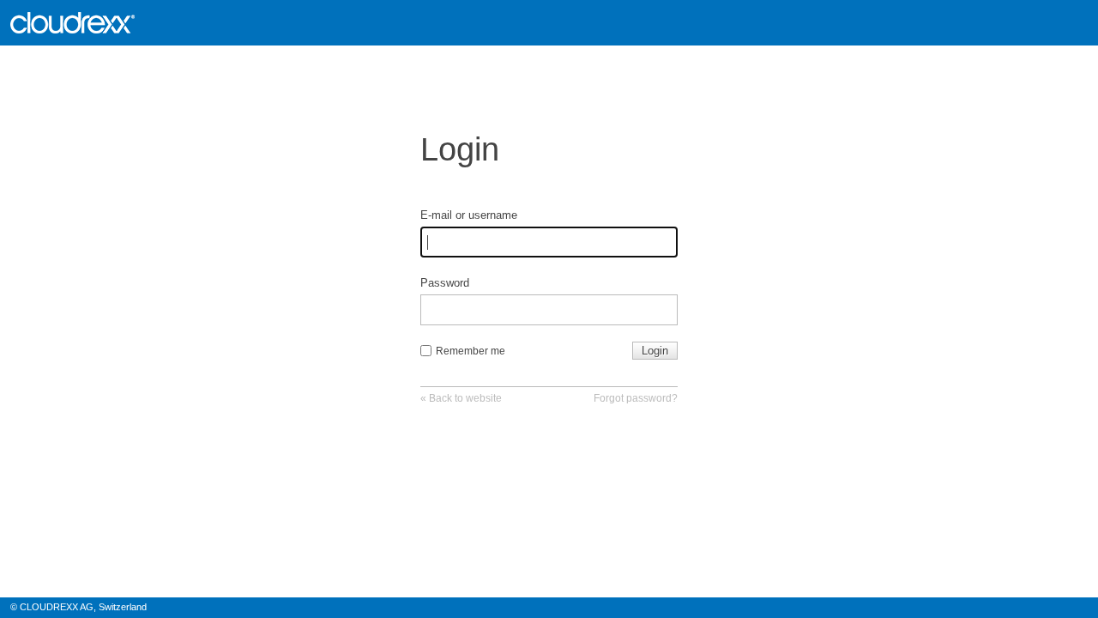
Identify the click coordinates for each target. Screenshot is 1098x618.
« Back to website (461, 398)
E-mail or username (468, 215)
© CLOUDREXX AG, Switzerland (78, 607)
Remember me (470, 351)
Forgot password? (636, 398)
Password (444, 282)
